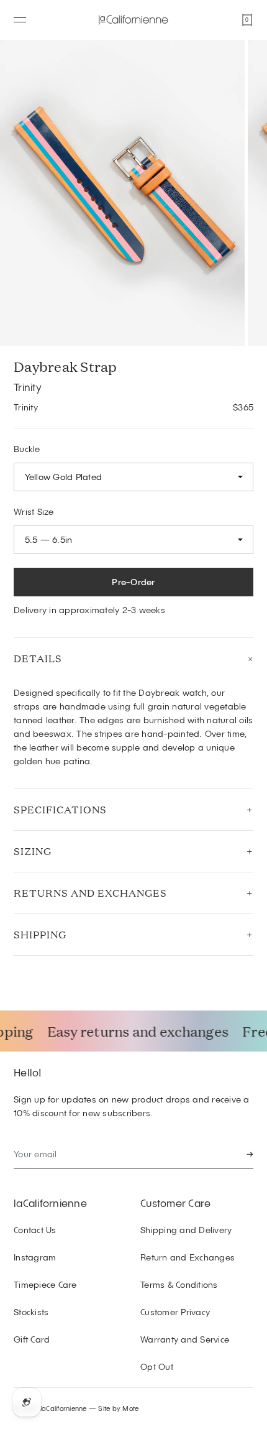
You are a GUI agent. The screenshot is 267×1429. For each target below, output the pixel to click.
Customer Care (175, 1202)
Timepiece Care (45, 1284)
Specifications (60, 809)
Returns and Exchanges (90, 893)
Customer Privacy (175, 1311)
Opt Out (156, 1366)
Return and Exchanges (187, 1257)
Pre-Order (133, 581)
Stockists (31, 1311)
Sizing (33, 851)
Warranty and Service (184, 1339)
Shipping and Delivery (186, 1229)
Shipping (40, 934)
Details (38, 658)
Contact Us (35, 1229)
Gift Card (32, 1339)
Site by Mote (118, 1408)
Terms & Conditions (179, 1284)
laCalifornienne (50, 1202)
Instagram (35, 1257)
